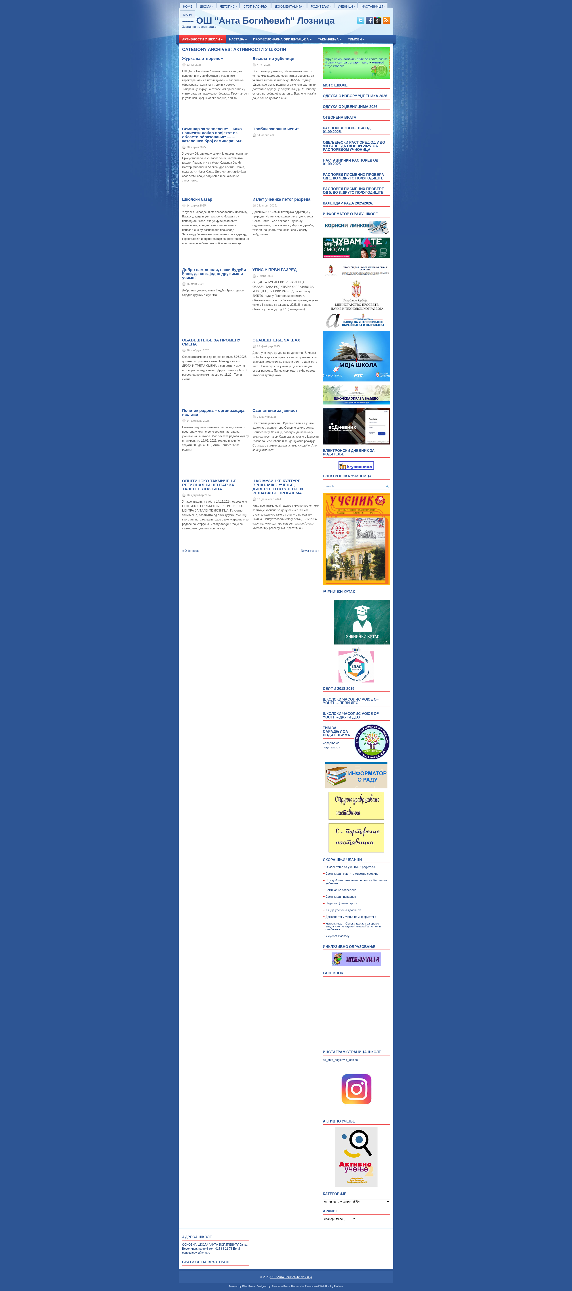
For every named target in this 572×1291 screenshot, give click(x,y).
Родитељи (321, 6)
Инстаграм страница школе (352, 1052)
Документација (289, 6)
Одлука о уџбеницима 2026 (350, 107)
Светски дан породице (341, 896)
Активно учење (339, 1121)
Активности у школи (202, 39)
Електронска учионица (347, 476)
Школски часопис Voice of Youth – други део (351, 715)
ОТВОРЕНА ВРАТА (339, 117)
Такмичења (330, 39)
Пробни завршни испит (275, 129)
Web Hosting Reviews (331, 1286)
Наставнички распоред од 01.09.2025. (350, 162)
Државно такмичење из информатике (351, 916)
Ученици (346, 6)
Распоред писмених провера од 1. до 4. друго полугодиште (353, 176)
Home (187, 6)
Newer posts (310, 550)
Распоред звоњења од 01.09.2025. (346, 130)
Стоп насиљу (255, 6)
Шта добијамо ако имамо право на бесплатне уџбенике (356, 882)
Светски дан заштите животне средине (352, 873)
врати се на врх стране (206, 1262)
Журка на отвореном (202, 58)
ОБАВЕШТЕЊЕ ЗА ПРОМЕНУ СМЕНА (211, 342)
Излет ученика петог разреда (281, 199)
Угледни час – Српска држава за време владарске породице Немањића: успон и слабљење (353, 926)
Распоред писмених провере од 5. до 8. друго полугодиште (353, 190)
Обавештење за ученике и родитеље (351, 867)
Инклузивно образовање (349, 947)
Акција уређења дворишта (343, 910)
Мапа (187, 15)
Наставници (373, 6)
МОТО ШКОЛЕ (335, 85)
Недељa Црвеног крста (341, 903)
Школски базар (197, 199)
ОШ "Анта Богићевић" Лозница (291, 1277)
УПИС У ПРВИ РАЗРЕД (274, 269)
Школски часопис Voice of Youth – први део (351, 701)
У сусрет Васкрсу (337, 936)
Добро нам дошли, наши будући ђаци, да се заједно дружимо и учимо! (214, 273)
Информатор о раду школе (350, 214)
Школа (206, 6)
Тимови (356, 39)
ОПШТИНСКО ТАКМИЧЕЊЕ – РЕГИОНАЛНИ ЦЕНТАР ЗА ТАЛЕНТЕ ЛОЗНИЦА (211, 485)
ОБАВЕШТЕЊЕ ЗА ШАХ (276, 340)
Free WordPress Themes (286, 1286)
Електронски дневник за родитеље (349, 452)
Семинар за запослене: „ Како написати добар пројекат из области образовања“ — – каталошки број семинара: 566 (212, 135)
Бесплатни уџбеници (273, 58)
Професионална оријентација (282, 39)
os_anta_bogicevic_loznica (340, 1059)
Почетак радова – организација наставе (213, 412)
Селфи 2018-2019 (338, 689)
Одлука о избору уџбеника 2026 (355, 96)
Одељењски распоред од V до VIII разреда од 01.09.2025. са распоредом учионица (354, 146)
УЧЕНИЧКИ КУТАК (339, 592)
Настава (238, 39)
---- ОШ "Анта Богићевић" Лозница (258, 20)
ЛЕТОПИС (228, 6)
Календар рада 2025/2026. (348, 203)
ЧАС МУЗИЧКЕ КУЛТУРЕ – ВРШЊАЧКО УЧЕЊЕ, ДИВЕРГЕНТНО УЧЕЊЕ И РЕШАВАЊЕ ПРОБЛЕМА (278, 487)
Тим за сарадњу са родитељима (336, 731)
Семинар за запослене (341, 890)
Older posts (191, 550)
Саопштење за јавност (274, 410)
